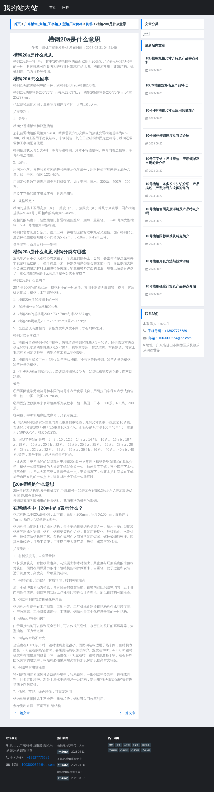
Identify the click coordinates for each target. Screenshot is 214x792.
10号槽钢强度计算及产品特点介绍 (170, 286)
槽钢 (111, 745)
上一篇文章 (21, 713)
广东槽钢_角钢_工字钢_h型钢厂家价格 (53, 24)
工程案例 (113, 750)
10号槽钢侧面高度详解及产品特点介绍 (172, 211)
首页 (52, 7)
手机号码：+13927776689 (167, 331)
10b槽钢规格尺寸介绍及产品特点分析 (172, 60)
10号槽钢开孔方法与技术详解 (167, 261)
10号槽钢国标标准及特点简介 (167, 236)
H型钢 (135, 745)
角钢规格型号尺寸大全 (70, 745)
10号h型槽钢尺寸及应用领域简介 (170, 110)
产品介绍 (146, 750)
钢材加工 (145, 745)
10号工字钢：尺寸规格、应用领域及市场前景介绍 (172, 161)
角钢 (118, 745)
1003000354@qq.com (38, 764)
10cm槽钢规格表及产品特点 (166, 85)
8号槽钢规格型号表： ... (72, 772)
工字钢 (127, 745)
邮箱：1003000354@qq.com (169, 338)
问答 (65, 7)
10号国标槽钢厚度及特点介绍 (167, 135)
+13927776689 (38, 757)
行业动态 (63, 751)
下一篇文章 (127, 713)
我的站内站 (20, 8)
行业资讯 (135, 750)
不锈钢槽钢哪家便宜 (69, 758)
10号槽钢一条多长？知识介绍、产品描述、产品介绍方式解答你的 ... (172, 186)
